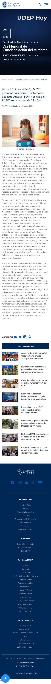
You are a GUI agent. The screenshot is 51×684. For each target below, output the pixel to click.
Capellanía (26, 569)
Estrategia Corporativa (25, 512)
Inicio (4, 79)
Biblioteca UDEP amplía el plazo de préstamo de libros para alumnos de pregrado (35, 437)
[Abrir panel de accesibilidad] (5, 678)
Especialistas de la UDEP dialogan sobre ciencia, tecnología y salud (32, 410)
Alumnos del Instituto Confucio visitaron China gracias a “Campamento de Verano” (34, 356)
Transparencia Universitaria (25, 519)
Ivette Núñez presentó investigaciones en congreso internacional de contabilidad (33, 396)
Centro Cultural (25, 572)
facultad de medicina (14, 59)
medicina (33, 55)
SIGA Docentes (25, 640)
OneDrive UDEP (25, 629)
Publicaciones (25, 597)
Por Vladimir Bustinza (14, 55)
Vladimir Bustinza (12, 106)
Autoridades (25, 526)
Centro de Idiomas (25, 579)
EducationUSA (25, 587)
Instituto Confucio (25, 594)
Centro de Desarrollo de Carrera (25, 576)
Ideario (25, 508)
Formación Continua (25, 547)
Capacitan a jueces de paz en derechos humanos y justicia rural (34, 383)
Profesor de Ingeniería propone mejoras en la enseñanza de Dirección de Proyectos (34, 423)
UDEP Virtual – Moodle (25, 643)
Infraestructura (25, 523)
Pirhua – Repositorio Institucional (25, 633)
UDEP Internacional (25, 604)
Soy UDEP (25, 516)
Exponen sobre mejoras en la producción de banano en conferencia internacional (34, 369)
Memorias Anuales (25, 530)
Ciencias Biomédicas (25, 583)
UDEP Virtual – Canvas (25, 647)
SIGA (25, 636)
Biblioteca (25, 565)
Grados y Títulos (25, 590)
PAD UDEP (25, 551)
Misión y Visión (25, 505)
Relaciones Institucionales (25, 601)
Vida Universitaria (25, 611)
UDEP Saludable (25, 608)
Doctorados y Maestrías (25, 544)
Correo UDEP (25, 626)
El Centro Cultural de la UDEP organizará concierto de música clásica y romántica (34, 450)
